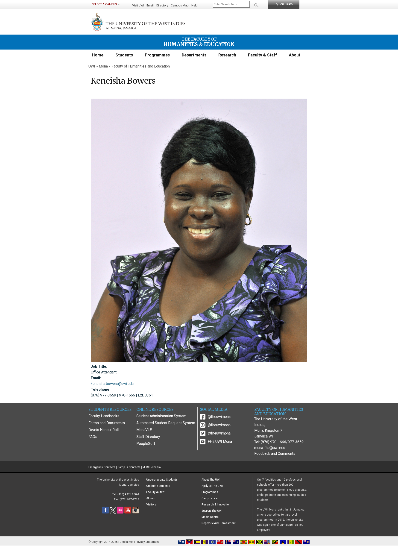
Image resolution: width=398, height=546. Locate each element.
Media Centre (210, 517)
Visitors (151, 504)
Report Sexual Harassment (219, 523)
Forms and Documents (106, 423)
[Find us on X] (113, 512)
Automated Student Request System (165, 423)
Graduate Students (158, 485)
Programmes (157, 55)
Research (227, 55)
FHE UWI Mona (220, 441)
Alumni (150, 498)
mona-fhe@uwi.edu (269, 448)
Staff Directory (148, 436)
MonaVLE (144, 430)
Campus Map (180, 5)
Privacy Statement (147, 541)
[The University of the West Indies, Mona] (151, 22)
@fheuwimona (219, 416)
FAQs (92, 436)
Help (194, 5)
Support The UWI (212, 510)
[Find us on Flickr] (120, 512)
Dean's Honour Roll (103, 430)
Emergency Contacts (101, 467)
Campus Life (209, 498)
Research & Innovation (216, 504)
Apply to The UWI (212, 485)
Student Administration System (161, 416)
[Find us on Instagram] (135, 512)
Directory (162, 5)
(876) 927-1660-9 (128, 494)
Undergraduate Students (162, 479)
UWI (91, 66)
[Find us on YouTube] (127, 512)
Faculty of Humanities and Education (140, 66)
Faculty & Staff (262, 55)
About (294, 55)
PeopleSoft (145, 443)
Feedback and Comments (274, 453)
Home (97, 55)
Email (150, 5)
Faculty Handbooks (103, 416)
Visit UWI (138, 5)
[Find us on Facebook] (105, 512)
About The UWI (211, 479)
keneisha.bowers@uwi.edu (112, 384)
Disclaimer (127, 541)
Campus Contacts (128, 467)
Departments (194, 55)
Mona (103, 66)
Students (124, 55)
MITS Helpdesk (152, 467)
